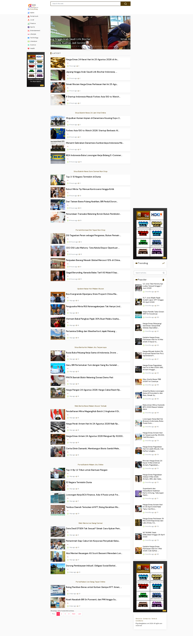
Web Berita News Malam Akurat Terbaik (91, 406)
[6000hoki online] (40, 76)
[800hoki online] (32, 71)
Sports (32, 27)
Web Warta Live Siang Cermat (91, 523)
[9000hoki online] (40, 66)
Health (32, 48)
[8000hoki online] (32, 57)
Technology (34, 38)
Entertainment (35, 30)
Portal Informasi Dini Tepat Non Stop (90, 230)
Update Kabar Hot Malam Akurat (90, 289)
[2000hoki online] (40, 71)
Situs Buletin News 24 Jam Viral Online (90, 113)
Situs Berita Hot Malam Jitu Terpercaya (90, 347)
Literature (33, 41)
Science (33, 45)
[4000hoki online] (32, 76)
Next (73, 614)
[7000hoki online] (32, 66)
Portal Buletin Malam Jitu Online (90, 464)
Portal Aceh (34, 16)
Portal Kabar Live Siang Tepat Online (90, 582)
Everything (34, 9)
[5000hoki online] (40, 62)
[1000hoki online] (32, 62)
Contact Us (147, 619)
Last (79, 614)
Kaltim (32, 13)
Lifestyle (33, 34)
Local (32, 20)
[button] (57, 32)
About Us (139, 619)
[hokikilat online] (40, 57)
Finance (33, 23)
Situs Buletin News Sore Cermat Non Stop (90, 171)
